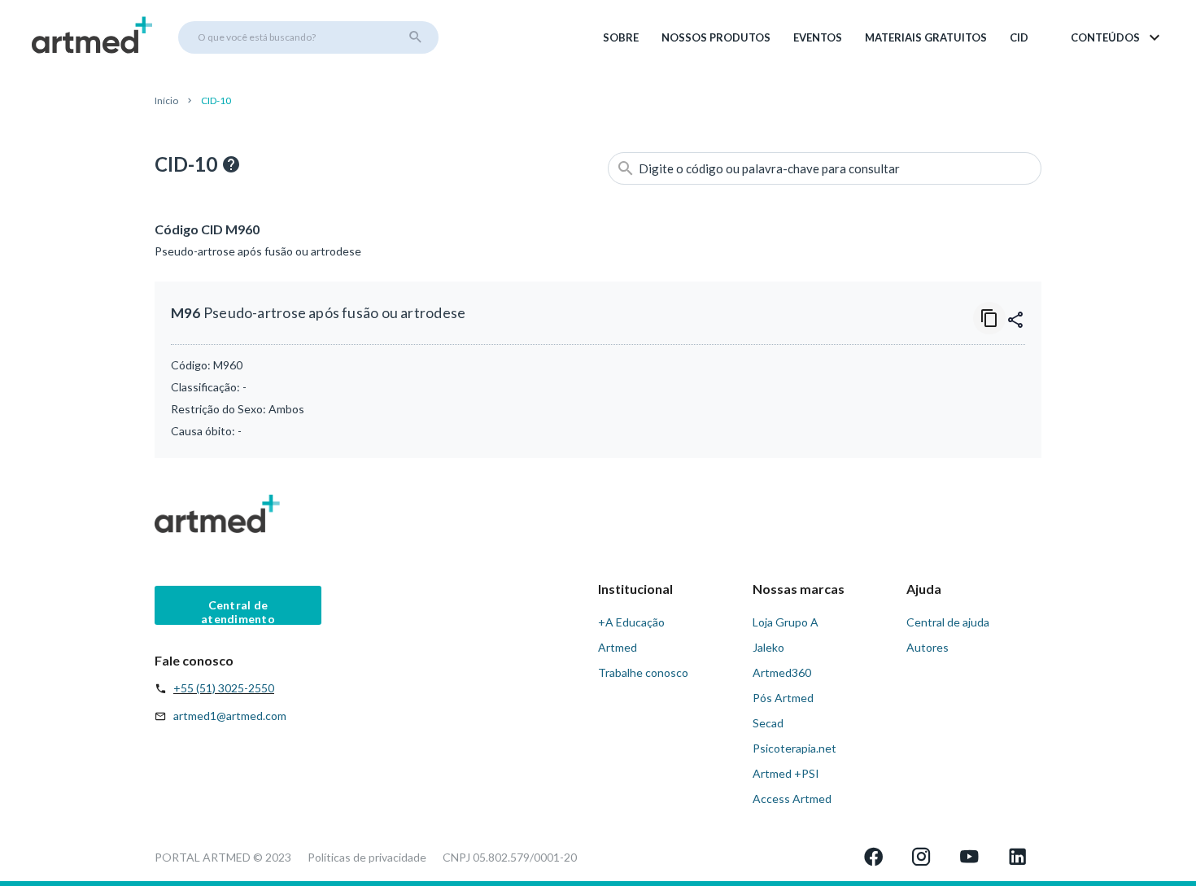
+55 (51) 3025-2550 (223, 688)
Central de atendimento (238, 611)
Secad (768, 723)
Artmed (617, 647)
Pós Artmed (783, 698)
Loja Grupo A (785, 622)
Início (166, 100)
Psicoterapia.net (794, 748)
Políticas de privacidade (367, 857)
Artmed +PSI (786, 773)
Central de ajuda (947, 622)
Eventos (817, 37)
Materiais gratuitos (926, 37)
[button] (1116, 37)
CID (1019, 37)
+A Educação (631, 622)
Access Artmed (792, 798)
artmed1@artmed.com (229, 715)
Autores (927, 647)
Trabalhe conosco (643, 672)
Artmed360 (782, 672)
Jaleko (768, 647)
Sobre (621, 37)
